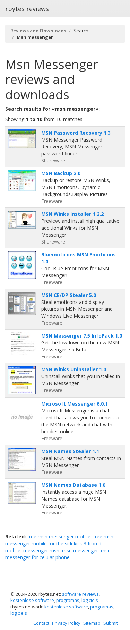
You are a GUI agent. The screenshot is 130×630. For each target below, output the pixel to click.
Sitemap (92, 623)
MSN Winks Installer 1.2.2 (72, 214)
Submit (110, 623)
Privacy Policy (66, 623)
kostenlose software (32, 600)
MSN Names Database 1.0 (73, 485)
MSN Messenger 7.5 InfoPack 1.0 (81, 335)
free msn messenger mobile (58, 536)
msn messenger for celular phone (58, 554)
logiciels (89, 600)
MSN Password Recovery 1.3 (76, 132)
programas (67, 600)
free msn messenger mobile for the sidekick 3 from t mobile (59, 543)
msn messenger (80, 550)
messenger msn (41, 550)
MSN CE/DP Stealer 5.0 (68, 295)
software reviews (80, 594)
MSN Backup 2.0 (60, 173)
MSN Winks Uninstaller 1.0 (73, 369)
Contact (41, 623)
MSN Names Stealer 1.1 (70, 451)
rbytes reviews (27, 9)
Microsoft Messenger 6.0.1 (74, 403)
